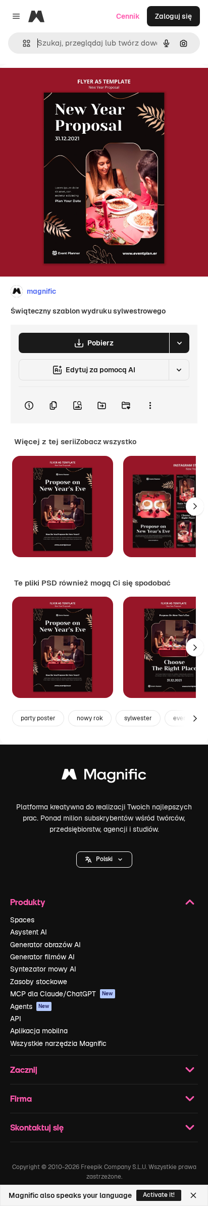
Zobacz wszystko (106, 441)
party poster (38, 718)
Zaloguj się (173, 16)
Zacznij (23, 1069)
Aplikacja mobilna (39, 1030)
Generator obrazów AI (45, 944)
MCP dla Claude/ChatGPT (61, 993)
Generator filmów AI (42, 956)
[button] (104, 859)
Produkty (27, 902)
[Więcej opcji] (150, 405)
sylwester (138, 718)
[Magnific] (104, 777)
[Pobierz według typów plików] (179, 343)
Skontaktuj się (37, 1127)
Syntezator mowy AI (43, 969)
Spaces (22, 919)
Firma (21, 1098)
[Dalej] (195, 506)
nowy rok (90, 718)
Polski (104, 859)
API (15, 1018)
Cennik (128, 16)
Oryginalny (69, 87)
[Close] (193, 1195)
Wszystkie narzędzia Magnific (58, 1043)
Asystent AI (28, 932)
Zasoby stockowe (38, 981)
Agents (29, 1006)
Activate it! (159, 1195)
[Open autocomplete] (22, 43)
